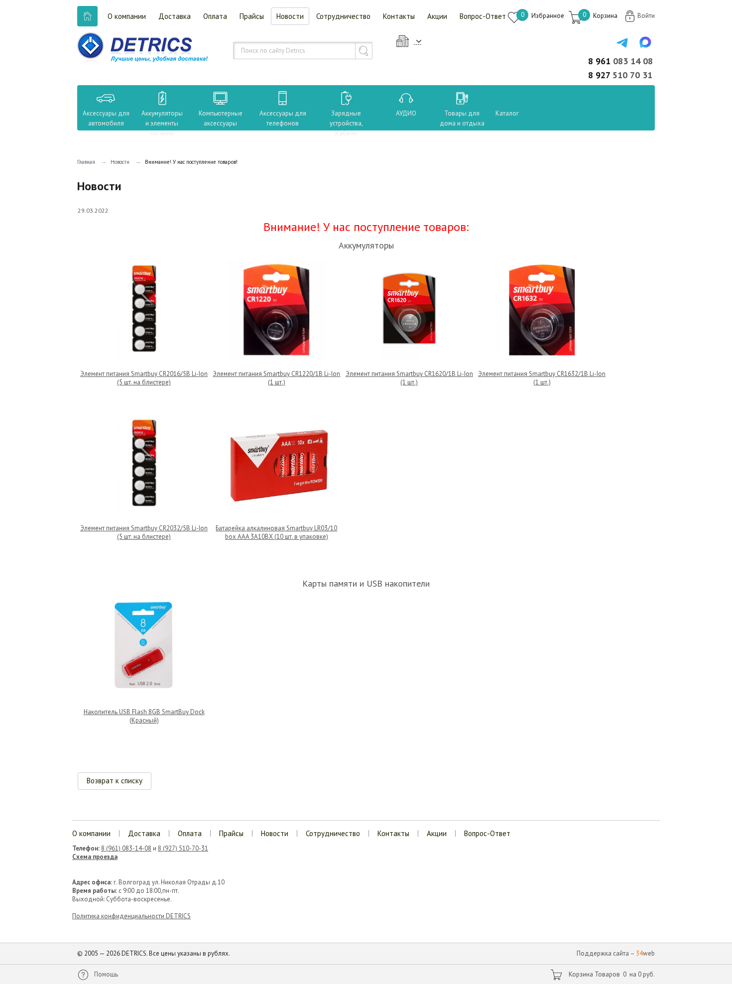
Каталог (497, 113)
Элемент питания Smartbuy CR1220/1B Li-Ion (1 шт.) (276, 377)
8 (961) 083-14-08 (126, 848)
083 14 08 (620, 61)
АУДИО (406, 113)
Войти (646, 15)
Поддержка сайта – (616, 953)
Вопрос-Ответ (483, 16)
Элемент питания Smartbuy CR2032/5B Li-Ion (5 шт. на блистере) (144, 532)
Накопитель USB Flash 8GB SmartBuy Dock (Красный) (144, 716)
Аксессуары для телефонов (282, 118)
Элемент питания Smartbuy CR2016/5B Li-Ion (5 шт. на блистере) (144, 377)
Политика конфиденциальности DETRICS (131, 916)
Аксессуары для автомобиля (106, 118)
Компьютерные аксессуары (221, 118)
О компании (127, 16)
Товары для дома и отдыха (462, 118)
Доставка (174, 16)
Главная (86, 161)
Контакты (399, 16)
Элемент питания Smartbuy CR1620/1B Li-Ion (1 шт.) (409, 377)
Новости (290, 16)
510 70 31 (620, 75)
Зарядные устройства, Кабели (346, 123)
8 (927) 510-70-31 (183, 848)
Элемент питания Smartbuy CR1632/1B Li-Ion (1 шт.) (542, 377)
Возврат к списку (114, 780)
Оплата (215, 16)
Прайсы (252, 16)
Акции (437, 16)
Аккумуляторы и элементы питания (162, 123)
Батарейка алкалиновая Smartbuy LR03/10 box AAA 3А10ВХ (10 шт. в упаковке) (276, 532)
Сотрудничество (343, 16)
